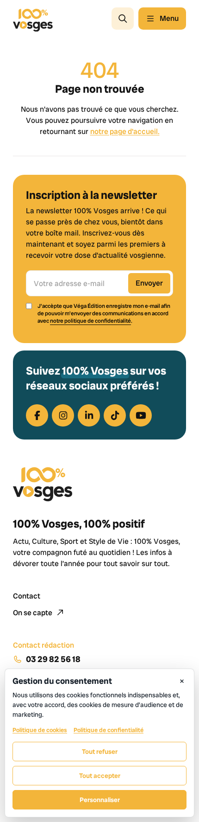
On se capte (33, 613)
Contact (26, 596)
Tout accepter (99, 775)
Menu (169, 18)
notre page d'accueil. (125, 131)
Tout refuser (100, 751)
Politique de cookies (39, 730)
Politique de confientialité (108, 730)
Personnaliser (100, 800)
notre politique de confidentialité (90, 321)
